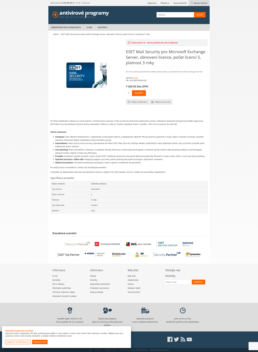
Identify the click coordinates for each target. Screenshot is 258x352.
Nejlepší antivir (110, 350)
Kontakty (103, 27)
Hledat (199, 15)
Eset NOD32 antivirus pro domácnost (133, 350)
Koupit (139, 93)
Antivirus (98, 350)
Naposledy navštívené (100, 284)
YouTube (189, 339)
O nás (89, 27)
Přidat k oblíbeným (139, 102)
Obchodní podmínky (61, 288)
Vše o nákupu (58, 284)
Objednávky (133, 280)
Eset (136, 78)
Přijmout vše (39, 342)
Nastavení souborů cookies (64, 296)
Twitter (176, 339)
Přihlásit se (165, 3)
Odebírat (198, 282)
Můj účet (132, 276)
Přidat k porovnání (163, 102)
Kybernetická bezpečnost (159, 350)
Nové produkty (96, 292)
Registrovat (152, 3)
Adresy (131, 284)
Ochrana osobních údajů (63, 292)
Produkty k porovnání (99, 288)
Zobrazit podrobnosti (17, 342)
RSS (182, 339)
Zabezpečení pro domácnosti (66, 27)
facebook (170, 339)
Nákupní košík (134, 288)
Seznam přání (134, 292)
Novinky (93, 280)
